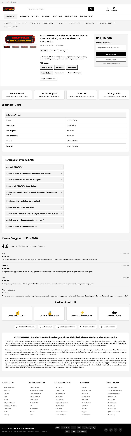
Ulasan (32, 412)
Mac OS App (111, 399)
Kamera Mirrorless (61, 412)
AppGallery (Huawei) (114, 393)
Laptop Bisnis (60, 390)
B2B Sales (85, 393)
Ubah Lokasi (116, 48)
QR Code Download (114, 412)
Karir (5, 397)
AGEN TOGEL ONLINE (86, 16)
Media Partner (86, 403)
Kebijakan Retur (35, 397)
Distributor (85, 399)
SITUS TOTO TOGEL (71, 16)
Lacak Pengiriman (35, 393)
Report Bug (111, 415)
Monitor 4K (59, 397)
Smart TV (59, 409)
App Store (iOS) (112, 388)
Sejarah (6, 393)
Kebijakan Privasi (9, 403)
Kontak (6, 412)
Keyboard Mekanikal (62, 403)
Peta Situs (44, 431)
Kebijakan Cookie (33, 431)
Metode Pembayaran (36, 390)
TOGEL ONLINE (57, 16)
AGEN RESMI (90, 23)
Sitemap (6, 415)
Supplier (84, 412)
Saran (31, 415)
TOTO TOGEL (46, 16)
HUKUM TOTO (24, 16)
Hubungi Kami (34, 409)
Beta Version (112, 403)
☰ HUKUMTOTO (10, 16)
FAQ (31, 406)
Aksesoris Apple (61, 415)
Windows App (112, 397)
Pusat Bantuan (34, 403)
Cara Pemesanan (35, 388)
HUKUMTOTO (8, 23)
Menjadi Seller (86, 390)
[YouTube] (120, 430)
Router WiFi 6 (60, 406)
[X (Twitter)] (115, 430)
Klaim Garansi (34, 399)
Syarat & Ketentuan (10, 406)
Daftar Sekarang (111, 60)
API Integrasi (86, 415)
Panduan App (112, 409)
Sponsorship (86, 397)
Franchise (85, 406)
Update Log (111, 406)
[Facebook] (106, 430)
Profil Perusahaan (9, 388)
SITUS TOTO (35, 16)
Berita (6, 399)
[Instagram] (111, 430)
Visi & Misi (7, 390)
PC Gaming (59, 388)
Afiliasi (84, 388)
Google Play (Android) (115, 390)
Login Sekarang (111, 54)
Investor (84, 409)
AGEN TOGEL (48, 23)
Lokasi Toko (8, 409)
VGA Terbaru (59, 399)
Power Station (60, 393)
